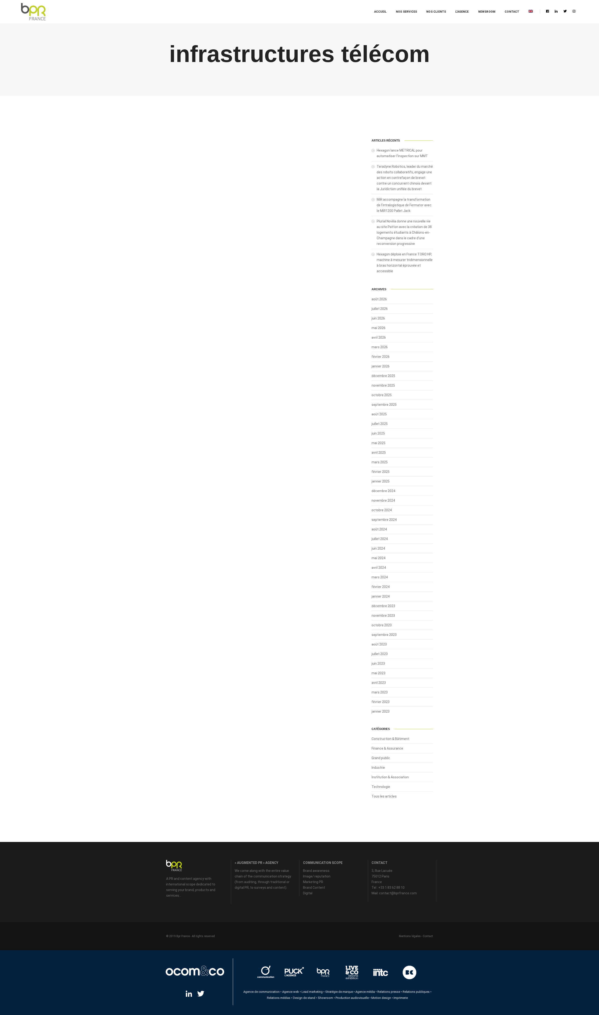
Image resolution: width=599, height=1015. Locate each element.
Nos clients (436, 11)
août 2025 (379, 414)
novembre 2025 (383, 385)
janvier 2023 (381, 711)
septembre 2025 (384, 404)
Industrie (378, 767)
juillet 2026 (380, 309)
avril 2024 (379, 567)
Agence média (365, 991)
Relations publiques (416, 991)
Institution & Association (390, 777)
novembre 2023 (383, 615)
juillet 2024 (380, 539)
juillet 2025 (380, 424)
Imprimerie (401, 998)
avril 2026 (379, 337)
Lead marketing (312, 991)
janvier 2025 (381, 481)
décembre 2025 (383, 376)
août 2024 (379, 529)
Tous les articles (384, 796)
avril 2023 (379, 683)
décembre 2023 (383, 606)
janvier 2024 (381, 596)
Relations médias (278, 998)
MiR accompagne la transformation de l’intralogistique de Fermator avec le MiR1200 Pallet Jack (404, 205)
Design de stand (304, 998)
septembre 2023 (384, 635)
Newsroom (486, 11)
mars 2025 (380, 462)
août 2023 (379, 644)
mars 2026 (380, 347)
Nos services (406, 11)
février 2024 (381, 587)
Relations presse (388, 991)
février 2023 (381, 702)
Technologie (381, 787)
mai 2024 (378, 558)
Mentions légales (410, 936)
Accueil (380, 11)
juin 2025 (378, 433)
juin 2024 (378, 548)
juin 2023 (378, 663)
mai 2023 (378, 673)
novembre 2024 (383, 500)
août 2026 (379, 299)
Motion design (381, 998)
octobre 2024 (382, 510)
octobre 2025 (382, 395)
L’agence (462, 11)
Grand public (381, 758)
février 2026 (381, 357)
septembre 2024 (384, 520)
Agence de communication (261, 991)
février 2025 (381, 472)
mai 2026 (378, 328)
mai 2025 (378, 443)
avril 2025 (379, 452)
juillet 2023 (380, 654)
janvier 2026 (381, 366)
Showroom (325, 998)
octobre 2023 (382, 625)
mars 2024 (380, 577)
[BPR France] (33, 12)
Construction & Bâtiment (390, 739)
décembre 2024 (383, 491)
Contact (512, 11)
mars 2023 (380, 692)
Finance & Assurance (387, 748)
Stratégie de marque (339, 991)
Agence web (290, 991)
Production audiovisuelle (352, 998)
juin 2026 (378, 318)
